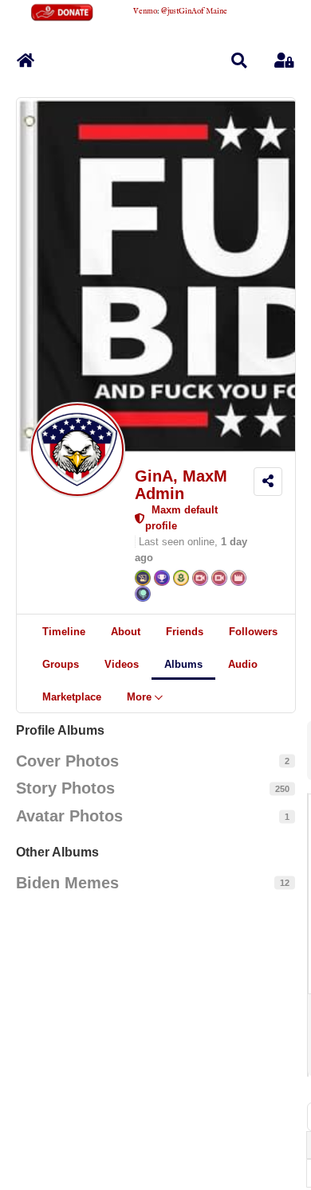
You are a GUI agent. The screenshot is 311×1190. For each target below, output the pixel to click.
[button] (239, 60)
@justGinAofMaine (194, 11)
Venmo (145, 11)
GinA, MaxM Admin (181, 484)
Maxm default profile (181, 518)
